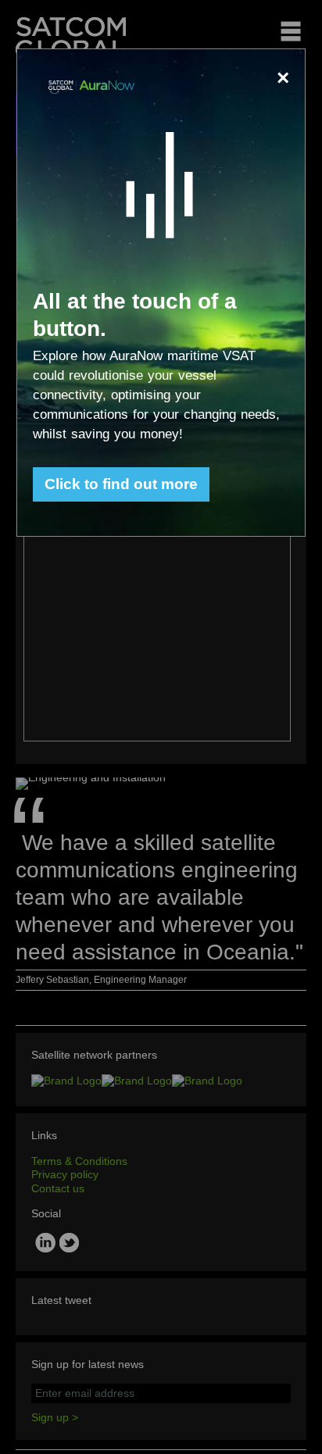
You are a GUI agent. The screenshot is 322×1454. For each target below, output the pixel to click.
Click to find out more (121, 484)
